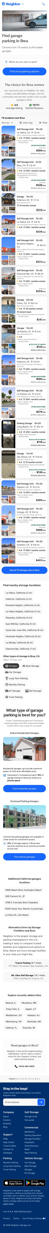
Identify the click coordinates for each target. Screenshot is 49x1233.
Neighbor (12, 1079)
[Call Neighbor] (44, 4)
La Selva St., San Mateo (17, 915)
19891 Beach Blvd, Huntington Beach (23, 890)
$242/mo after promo (38, 475)
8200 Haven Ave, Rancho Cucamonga (24, 908)
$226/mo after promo (38, 445)
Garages (21, 1079)
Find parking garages (24, 857)
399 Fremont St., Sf (15, 896)
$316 (39, 210)
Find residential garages (24, 788)
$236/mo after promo (38, 350)
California (30, 1079)
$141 (39, 319)
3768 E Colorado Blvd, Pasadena (21, 902)
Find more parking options (24, 71)
